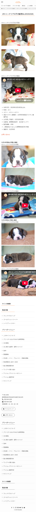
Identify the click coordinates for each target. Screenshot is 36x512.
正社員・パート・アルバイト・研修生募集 (15, 358)
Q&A (4, 350)
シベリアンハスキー (9, 323)
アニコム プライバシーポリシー (12, 373)
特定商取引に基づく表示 (10, 362)
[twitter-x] (14, 507)
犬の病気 (6, 343)
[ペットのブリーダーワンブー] (18, 2)
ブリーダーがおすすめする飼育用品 (13, 339)
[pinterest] (18, 507)
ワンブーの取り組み (9, 369)
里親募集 (6, 354)
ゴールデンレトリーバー (10, 319)
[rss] (22, 507)
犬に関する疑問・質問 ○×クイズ (12, 347)
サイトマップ (7, 381)
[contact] (24, 507)
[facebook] (11, 507)
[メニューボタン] (2, 2)
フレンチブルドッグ (9, 315)
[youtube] (20, 507)
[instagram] (16, 507)
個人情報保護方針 (8, 365)
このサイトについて (9, 335)
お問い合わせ (5, 134)
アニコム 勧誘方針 (8, 377)
